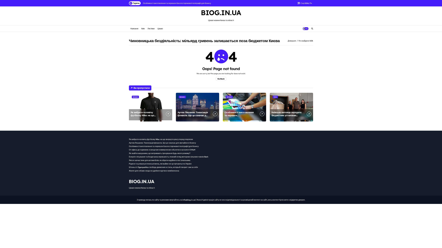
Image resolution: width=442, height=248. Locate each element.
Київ (143, 28)
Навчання (134, 28)
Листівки (151, 28)
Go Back (221, 79)
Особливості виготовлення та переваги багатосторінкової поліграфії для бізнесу (240, 117)
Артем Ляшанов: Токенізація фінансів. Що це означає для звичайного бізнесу (193, 115)
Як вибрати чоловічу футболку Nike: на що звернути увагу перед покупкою (142, 117)
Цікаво (160, 28)
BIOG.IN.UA (221, 12)
